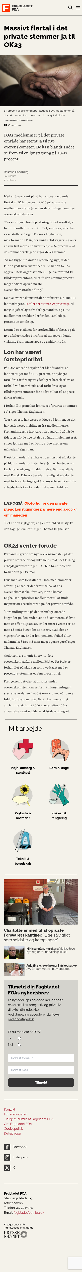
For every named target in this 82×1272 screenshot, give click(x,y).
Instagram (20, 1157)
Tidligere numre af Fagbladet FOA (29, 1119)
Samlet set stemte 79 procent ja (47, 304)
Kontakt (9, 1109)
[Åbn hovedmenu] (78, 8)
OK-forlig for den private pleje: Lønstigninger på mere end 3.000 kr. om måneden (40, 509)
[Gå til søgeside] (70, 7)
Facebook (20, 1147)
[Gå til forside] (35, 8)
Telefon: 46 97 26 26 (18, 1208)
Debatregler (12, 1133)
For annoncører (15, 1114)
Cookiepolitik (13, 1129)
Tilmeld (41, 1082)
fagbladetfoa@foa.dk (29, 1212)
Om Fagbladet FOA (18, 1124)
